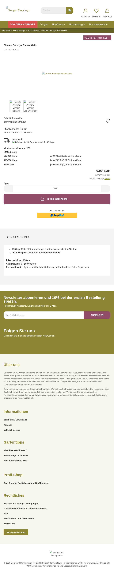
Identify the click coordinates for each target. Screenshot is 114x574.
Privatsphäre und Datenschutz (19, 518)
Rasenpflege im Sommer (16, 455)
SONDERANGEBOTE (22, 24)
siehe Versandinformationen (72, 566)
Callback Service (12, 430)
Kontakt (8, 425)
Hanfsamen (58, 24)
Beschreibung (17, 237)
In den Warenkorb (57, 198)
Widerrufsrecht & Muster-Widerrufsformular (25, 508)
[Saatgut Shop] (17, 10)
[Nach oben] (105, 569)
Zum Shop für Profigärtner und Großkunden (26, 483)
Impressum (9, 523)
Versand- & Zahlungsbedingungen (21, 503)
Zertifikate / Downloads (15, 420)
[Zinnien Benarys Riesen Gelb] (57, 73)
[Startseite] (5, 24)
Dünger (43, 24)
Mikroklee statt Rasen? (15, 450)
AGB (6, 513)
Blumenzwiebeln (98, 24)
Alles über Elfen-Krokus (16, 460)
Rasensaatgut (77, 24)
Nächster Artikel (96, 38)
